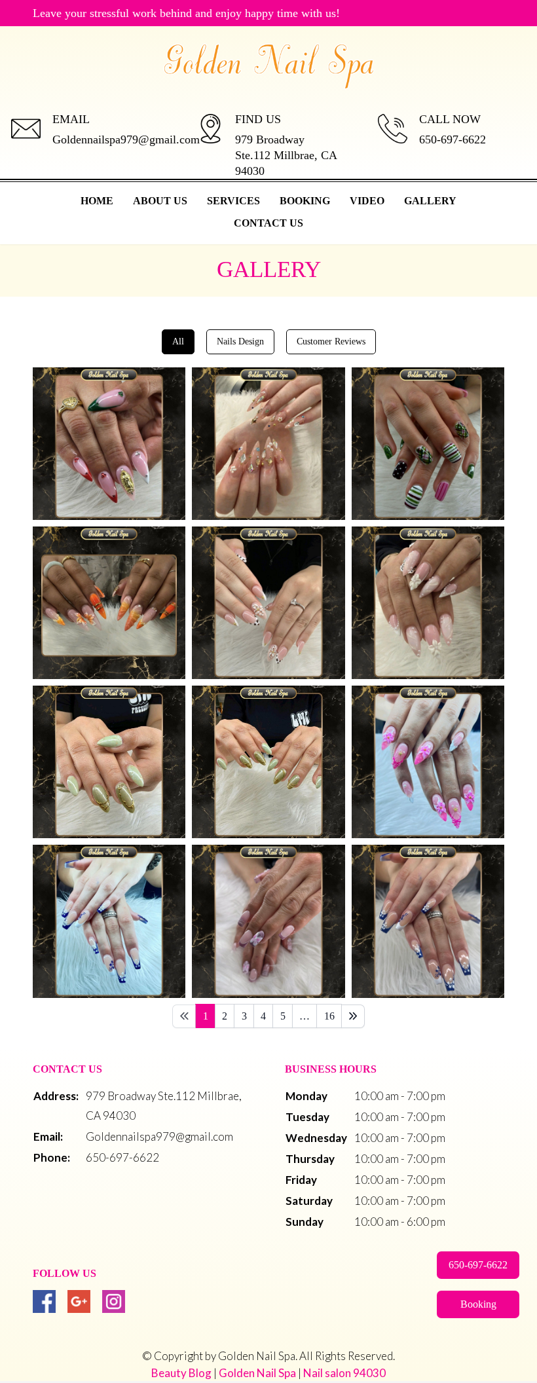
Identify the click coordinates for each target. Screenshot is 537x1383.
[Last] (353, 1016)
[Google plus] (78, 1301)
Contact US (268, 223)
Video (367, 200)
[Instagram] (113, 1301)
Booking (305, 200)
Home (97, 200)
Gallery (430, 200)
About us (160, 200)
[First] (184, 1016)
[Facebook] (44, 1301)
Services (233, 200)
